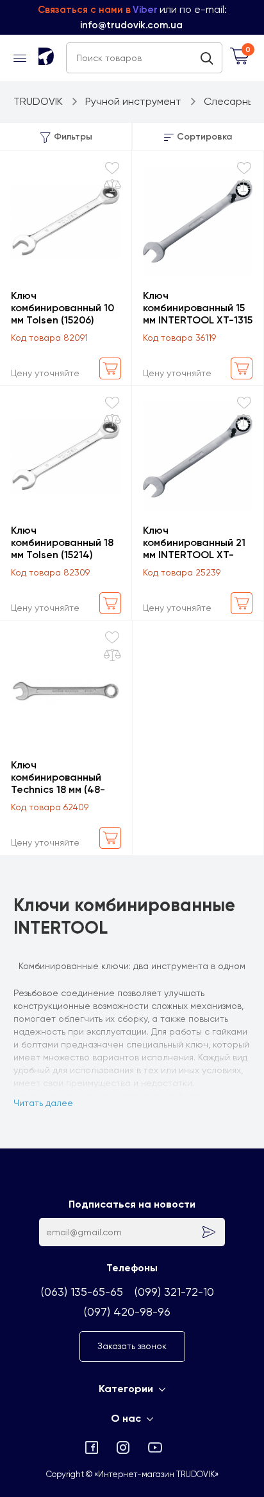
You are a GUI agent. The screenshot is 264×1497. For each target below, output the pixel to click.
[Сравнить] (112, 185)
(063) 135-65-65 (82, 1291)
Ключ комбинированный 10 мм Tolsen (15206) (62, 307)
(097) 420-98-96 (127, 1311)
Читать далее (43, 1103)
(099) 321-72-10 (174, 1291)
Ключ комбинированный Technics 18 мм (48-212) (58, 777)
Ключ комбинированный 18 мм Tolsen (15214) (62, 542)
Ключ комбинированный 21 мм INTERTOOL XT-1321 (194, 542)
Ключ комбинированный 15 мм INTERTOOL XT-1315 (197, 307)
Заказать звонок (132, 1346)
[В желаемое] (112, 168)
